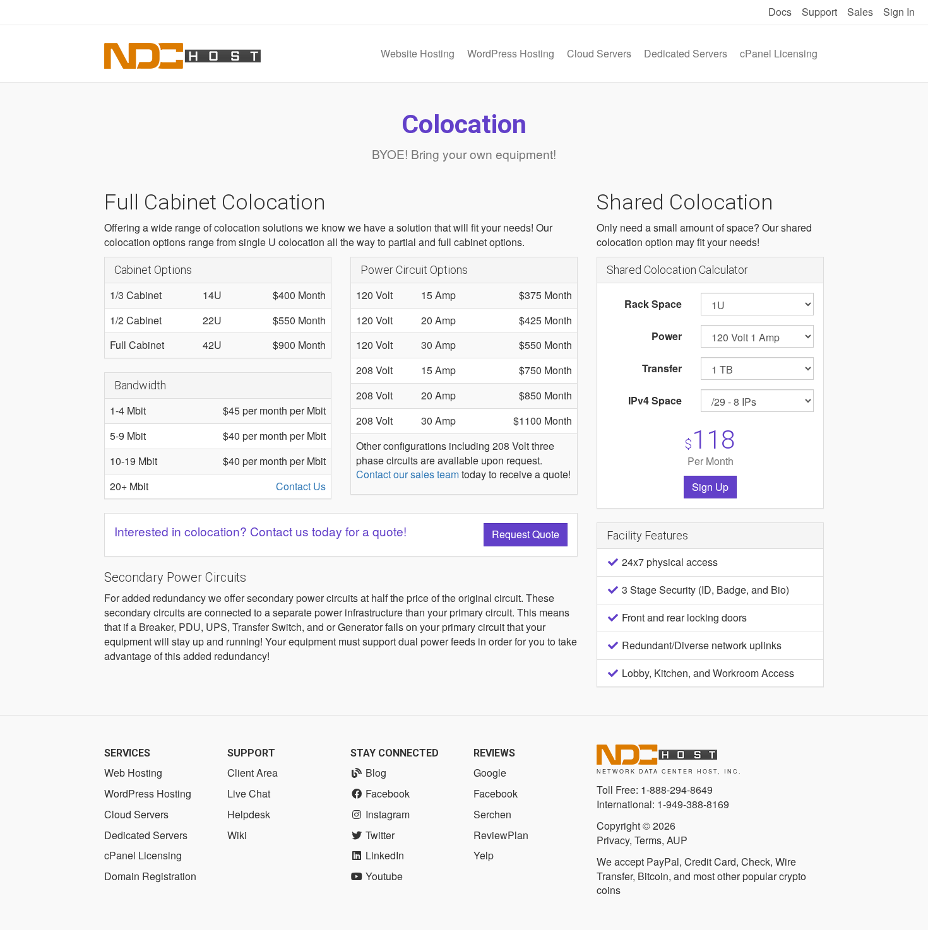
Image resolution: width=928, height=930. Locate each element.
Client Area (252, 772)
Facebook (386, 793)
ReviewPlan (500, 835)
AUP (677, 840)
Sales (860, 11)
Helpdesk (248, 814)
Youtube (383, 876)
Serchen (492, 814)
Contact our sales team (407, 474)
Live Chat (248, 793)
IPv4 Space (655, 400)
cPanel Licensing (779, 53)
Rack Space (653, 304)
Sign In (899, 11)
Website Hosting (418, 53)
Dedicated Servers (685, 53)
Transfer (662, 368)
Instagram (386, 814)
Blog (374, 772)
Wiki (237, 835)
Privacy (613, 840)
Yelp (483, 855)
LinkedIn (383, 855)
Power (666, 336)
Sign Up (710, 487)
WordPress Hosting (510, 53)
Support (819, 11)
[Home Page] (182, 53)
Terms (648, 840)
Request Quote (525, 534)
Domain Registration (150, 876)
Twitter (379, 835)
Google (489, 772)
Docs (780, 11)
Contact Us (301, 486)
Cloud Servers (599, 53)
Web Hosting (133, 772)
